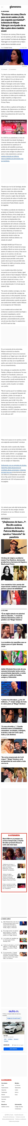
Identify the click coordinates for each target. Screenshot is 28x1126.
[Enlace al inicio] (14, 836)
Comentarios (13, 69)
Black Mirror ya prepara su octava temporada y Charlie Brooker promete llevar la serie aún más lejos (13, 842)
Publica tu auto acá (13, 1018)
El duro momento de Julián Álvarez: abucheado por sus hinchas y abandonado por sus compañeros (9, 886)
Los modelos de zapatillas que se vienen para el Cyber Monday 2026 (13, 644)
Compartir (5, 69)
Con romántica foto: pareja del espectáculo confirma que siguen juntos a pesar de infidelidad (13, 587)
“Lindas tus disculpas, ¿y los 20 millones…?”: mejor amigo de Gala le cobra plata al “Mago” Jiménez (14, 702)
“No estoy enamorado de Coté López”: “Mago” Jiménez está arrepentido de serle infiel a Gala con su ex (13, 760)
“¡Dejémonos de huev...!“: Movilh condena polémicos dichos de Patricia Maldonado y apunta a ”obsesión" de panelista (14, 529)
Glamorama (5, 11)
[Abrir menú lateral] (2, 7)
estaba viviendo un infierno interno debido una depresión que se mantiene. (12, 158)
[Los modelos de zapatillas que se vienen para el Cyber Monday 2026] (14, 658)
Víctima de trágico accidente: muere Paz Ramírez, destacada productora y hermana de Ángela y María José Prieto (14, 561)
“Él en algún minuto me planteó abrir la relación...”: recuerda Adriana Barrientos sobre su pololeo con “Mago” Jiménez (13, 617)
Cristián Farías (8, 48)
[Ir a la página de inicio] (15, 7)
